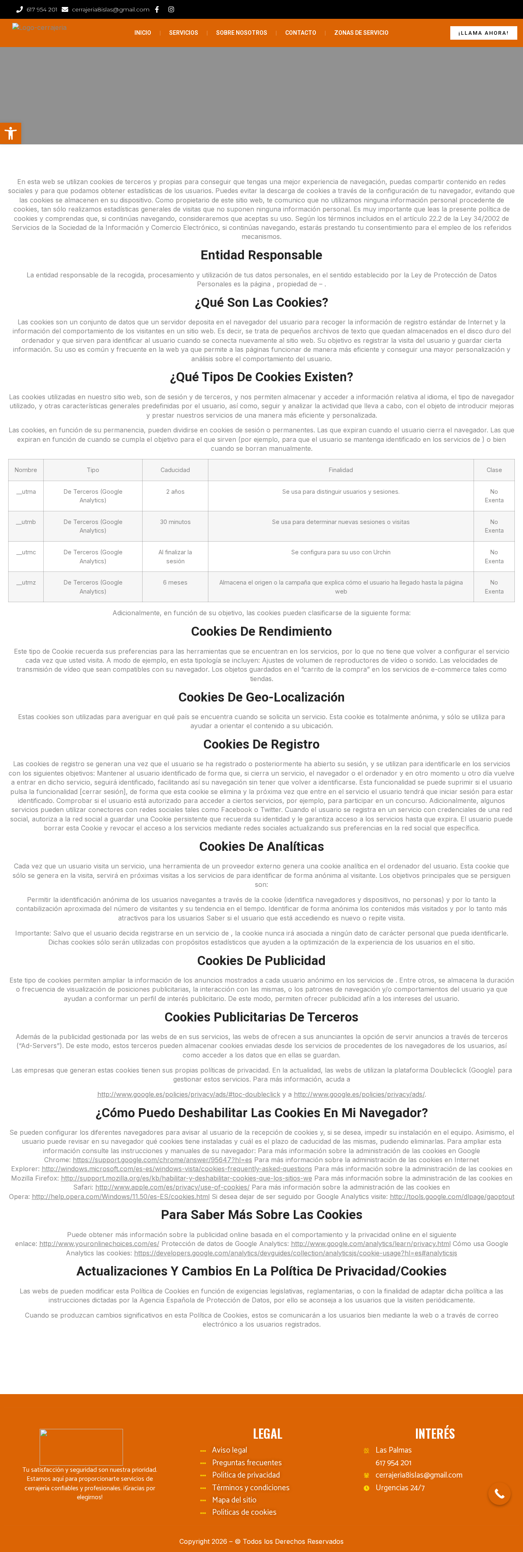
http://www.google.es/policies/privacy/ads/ (359, 1094)
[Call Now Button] (499, 1493)
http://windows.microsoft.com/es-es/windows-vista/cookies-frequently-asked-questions (177, 1169)
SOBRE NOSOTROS (241, 32)
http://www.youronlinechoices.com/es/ (99, 1243)
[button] (10, 133)
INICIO (142, 32)
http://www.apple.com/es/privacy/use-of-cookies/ (172, 1187)
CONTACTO (300, 32)
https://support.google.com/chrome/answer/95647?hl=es (162, 1160)
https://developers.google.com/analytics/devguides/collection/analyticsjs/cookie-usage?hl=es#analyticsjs (295, 1253)
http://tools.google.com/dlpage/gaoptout (452, 1196)
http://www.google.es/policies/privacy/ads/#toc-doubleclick (188, 1094)
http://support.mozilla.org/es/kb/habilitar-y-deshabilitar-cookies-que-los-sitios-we (186, 1178)
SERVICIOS (183, 32)
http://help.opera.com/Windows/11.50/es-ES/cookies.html (121, 1196)
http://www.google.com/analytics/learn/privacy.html (371, 1243)
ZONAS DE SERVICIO (361, 32)
